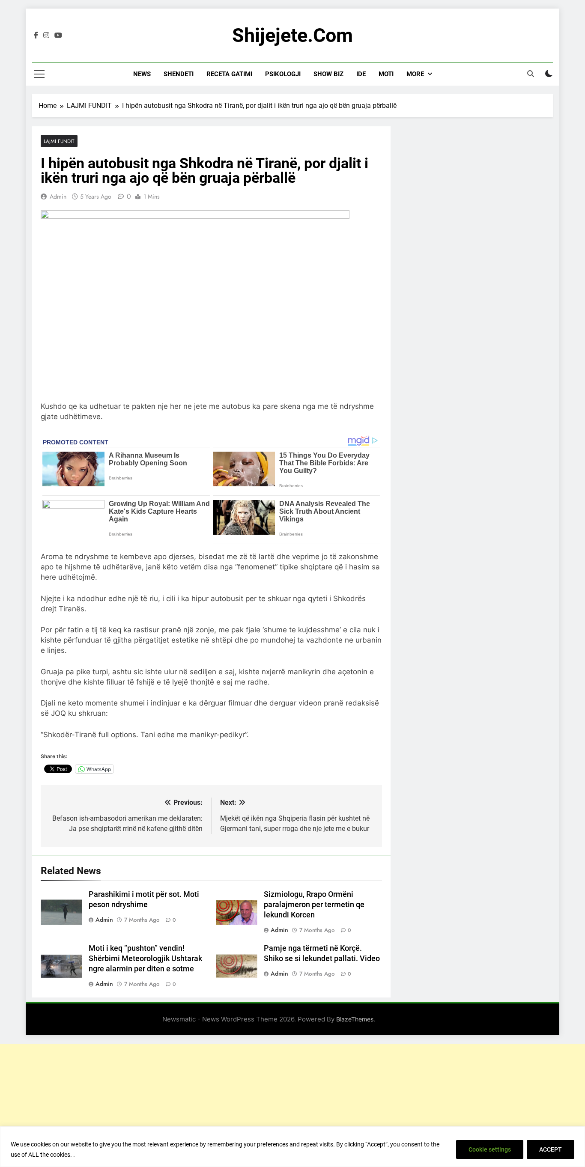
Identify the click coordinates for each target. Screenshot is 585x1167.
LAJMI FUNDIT (59, 141)
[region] (292, 1146)
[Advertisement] (292, 1104)
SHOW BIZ (328, 74)
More (415, 74)
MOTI (386, 74)
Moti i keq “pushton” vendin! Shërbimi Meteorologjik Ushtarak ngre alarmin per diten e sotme (145, 958)
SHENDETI (179, 74)
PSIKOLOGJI (283, 74)
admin (58, 196)
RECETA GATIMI (229, 74)
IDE (361, 74)
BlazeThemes (354, 1019)
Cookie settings (490, 1149)
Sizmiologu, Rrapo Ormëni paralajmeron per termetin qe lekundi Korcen (314, 904)
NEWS (142, 74)
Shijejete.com (292, 35)
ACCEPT (550, 1149)
